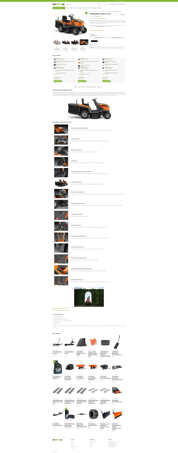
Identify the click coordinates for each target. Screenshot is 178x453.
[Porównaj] (56, 350)
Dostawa (72, 441)
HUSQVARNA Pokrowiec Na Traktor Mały (67, 378)
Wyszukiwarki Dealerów (100, 26)
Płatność (72, 443)
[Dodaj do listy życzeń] (58, 350)
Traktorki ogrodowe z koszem (97, 48)
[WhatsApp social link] (118, 1)
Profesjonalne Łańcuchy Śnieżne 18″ (92, 425)
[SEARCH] (106, 4)
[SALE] (58, 367)
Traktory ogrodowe (105, 48)
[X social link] (117, 1)
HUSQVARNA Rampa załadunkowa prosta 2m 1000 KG (69, 402)
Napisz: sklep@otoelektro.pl (116, 37)
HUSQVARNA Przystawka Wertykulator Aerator (117, 378)
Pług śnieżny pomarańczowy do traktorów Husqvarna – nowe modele (116, 426)
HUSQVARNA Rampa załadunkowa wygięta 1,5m (93, 402)
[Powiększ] (54, 37)
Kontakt (91, 446)
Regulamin (91, 443)
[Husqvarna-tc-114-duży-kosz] (61, 161)
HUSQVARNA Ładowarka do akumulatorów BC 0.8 (81, 425)
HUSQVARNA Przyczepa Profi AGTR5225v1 (92, 378)
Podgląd (54, 350)
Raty (72, 444)
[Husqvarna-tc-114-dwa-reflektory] (61, 129)
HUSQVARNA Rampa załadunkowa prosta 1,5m (58, 402)
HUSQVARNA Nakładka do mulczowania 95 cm (116, 353)
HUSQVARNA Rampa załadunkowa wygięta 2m (105, 402)
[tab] (76, 86)
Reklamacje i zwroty (74, 446)
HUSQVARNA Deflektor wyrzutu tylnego (80, 353)
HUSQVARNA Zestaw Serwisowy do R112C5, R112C (69, 425)
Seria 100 (110, 11)
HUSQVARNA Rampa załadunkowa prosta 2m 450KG (81, 402)
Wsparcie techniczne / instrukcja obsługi (61, 310)
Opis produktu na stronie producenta (60, 308)
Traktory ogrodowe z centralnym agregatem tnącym (116, 48)
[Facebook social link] (116, 1)
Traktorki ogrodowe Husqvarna (103, 11)
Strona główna (92, 11)
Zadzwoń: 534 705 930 (98, 37)
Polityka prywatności (93, 441)
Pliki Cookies (91, 444)
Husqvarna (96, 11)
